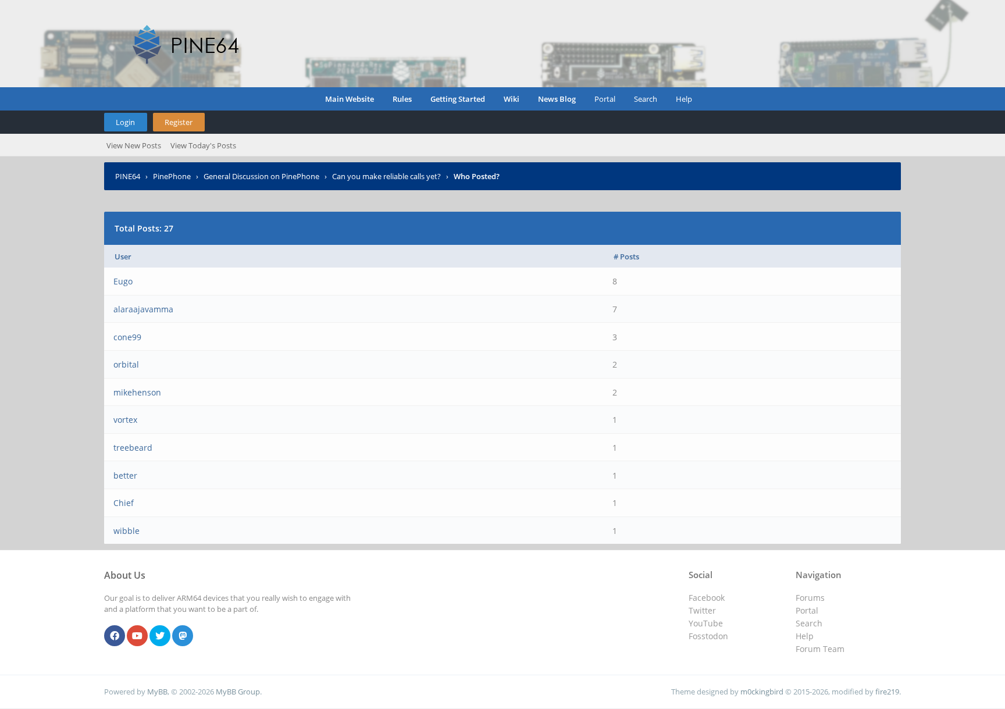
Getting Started (457, 99)
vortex (125, 419)
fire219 (887, 691)
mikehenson (137, 392)
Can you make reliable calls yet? (386, 176)
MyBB (157, 691)
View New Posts (133, 145)
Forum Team (820, 648)
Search (645, 99)
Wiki (511, 99)
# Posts (626, 256)
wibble (126, 530)
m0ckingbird (761, 691)
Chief (123, 502)
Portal (604, 99)
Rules (402, 99)
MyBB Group (238, 691)
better (125, 475)
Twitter (702, 610)
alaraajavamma (143, 309)
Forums (810, 597)
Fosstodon (708, 636)
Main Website (349, 99)
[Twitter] (159, 636)
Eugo (123, 281)
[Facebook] (114, 636)
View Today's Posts (203, 145)
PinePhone (172, 176)
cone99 (127, 337)
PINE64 (127, 176)
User (123, 256)
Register (179, 122)
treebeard (132, 447)
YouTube (706, 623)
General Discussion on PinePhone (261, 176)
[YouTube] (137, 636)
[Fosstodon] (182, 636)
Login (125, 122)
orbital (126, 364)
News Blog (557, 99)
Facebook (707, 597)
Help (684, 99)
